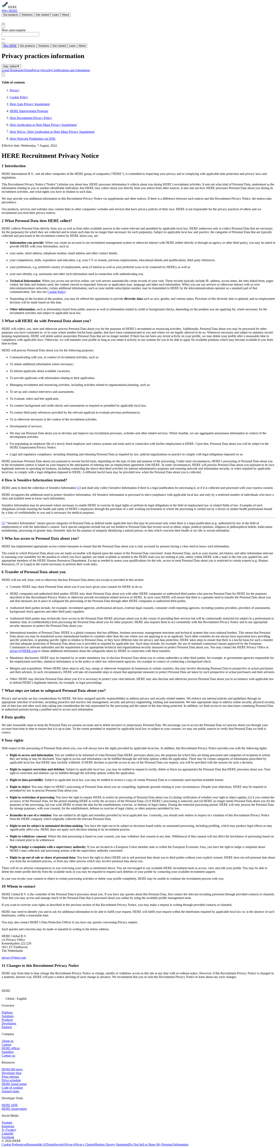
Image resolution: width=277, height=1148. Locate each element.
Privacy (36, 70)
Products (7, 1019)
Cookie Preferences (14, 1144)
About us (7, 1041)
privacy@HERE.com (23, 651)
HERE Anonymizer (14, 1108)
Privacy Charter (84, 1144)
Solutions (27, 14)
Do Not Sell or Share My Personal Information (158, 1144)
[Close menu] (3, 42)
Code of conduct (12, 1087)
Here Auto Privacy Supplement (30, 104)
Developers (9, 1023)
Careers (6, 1044)
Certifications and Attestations (71, 70)
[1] (79, 488)
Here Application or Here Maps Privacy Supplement (43, 125)
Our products (10, 14)
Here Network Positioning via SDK (33, 138)
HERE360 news (12, 1069)
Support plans (10, 1091)
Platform (7, 1012)
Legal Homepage (13, 70)
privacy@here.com (14, 957)
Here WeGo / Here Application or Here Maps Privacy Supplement (52, 131)
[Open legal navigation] (3, 74)
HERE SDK (10, 1105)
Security (46, 70)
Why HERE (9, 10)
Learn (55, 14)
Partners (7, 1027)
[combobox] (138, 36)
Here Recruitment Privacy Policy (31, 118)
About (65, 14)
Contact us (8, 1055)
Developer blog (11, 1073)
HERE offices (11, 1048)
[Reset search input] (3, 39)
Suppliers (8, 1052)
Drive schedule (11, 1080)
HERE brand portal (14, 1084)
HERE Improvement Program (29, 111)
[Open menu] (3, 26)
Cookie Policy (19, 97)
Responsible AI (36, 1144)
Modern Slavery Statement (111, 1144)
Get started (42, 14)
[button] (138, 998)
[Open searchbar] (3, 23)
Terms (28, 70)
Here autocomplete (14, 30)
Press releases (10, 1076)
